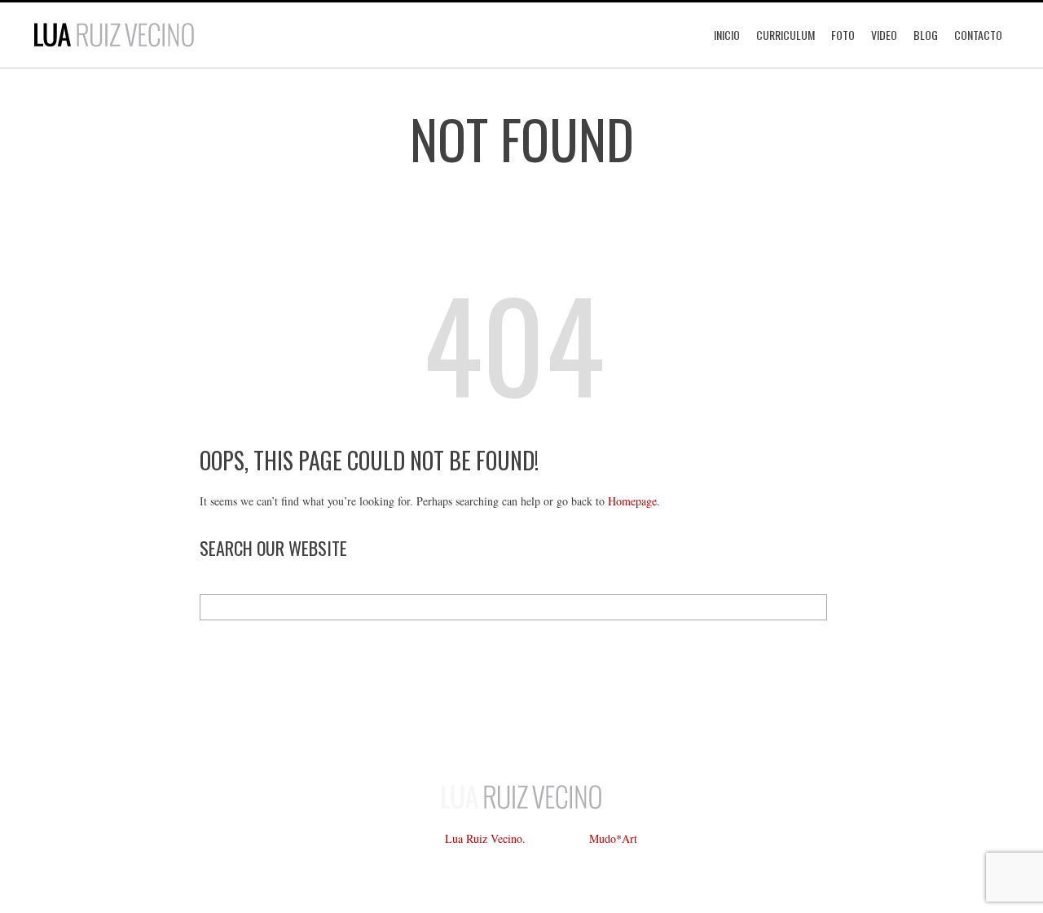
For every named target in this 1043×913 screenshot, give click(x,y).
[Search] (814, 607)
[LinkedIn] (521, 734)
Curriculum (785, 34)
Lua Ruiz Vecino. (485, 838)
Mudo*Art (613, 838)
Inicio (727, 34)
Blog (925, 34)
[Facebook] (423, 734)
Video (884, 34)
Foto (843, 34)
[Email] (619, 734)
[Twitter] (472, 734)
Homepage (632, 501)
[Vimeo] (570, 734)
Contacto (978, 34)
